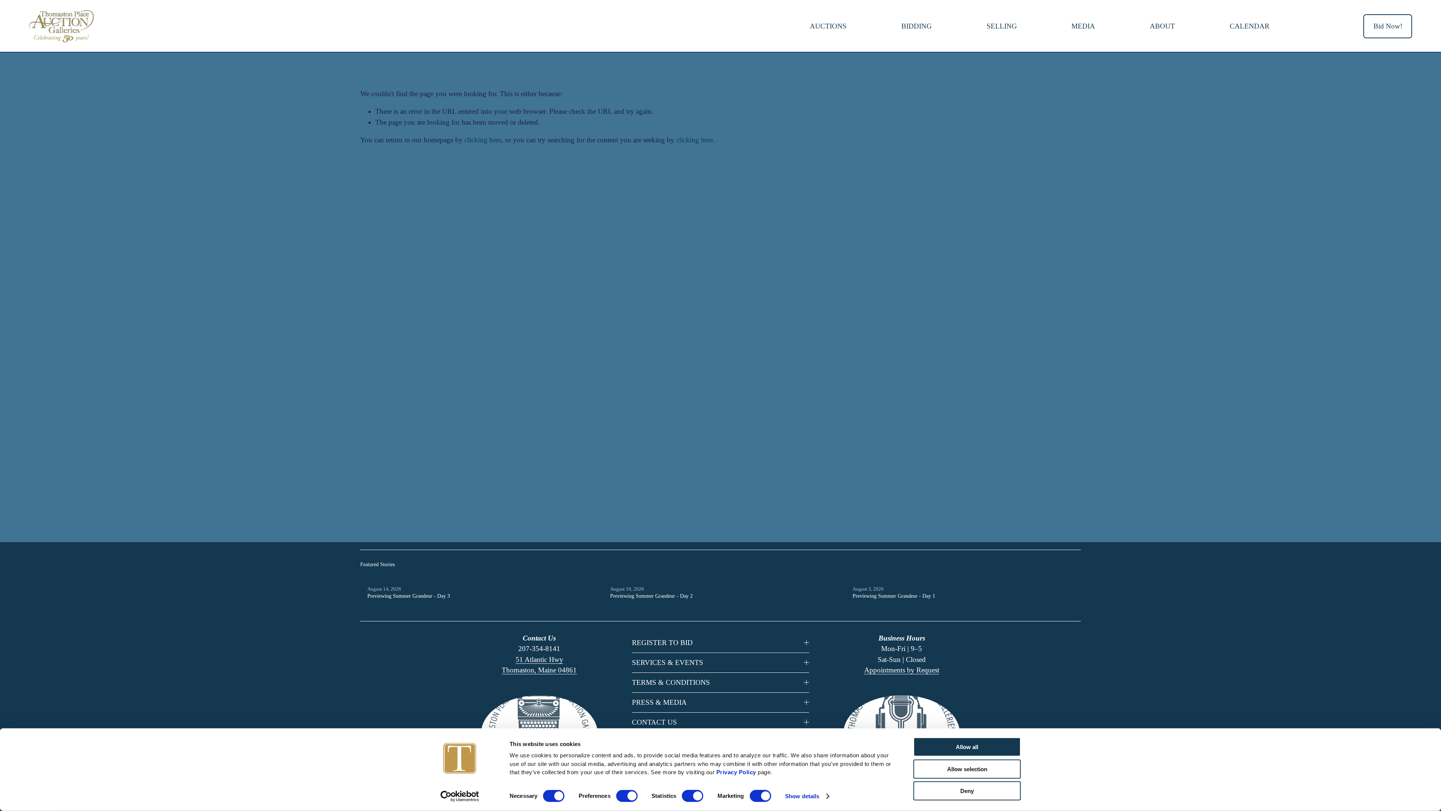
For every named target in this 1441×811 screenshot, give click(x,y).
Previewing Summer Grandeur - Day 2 (651, 596)
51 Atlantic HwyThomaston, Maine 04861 (539, 665)
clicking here (483, 140)
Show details (802, 796)
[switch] (627, 796)
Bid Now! (1387, 26)
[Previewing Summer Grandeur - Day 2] (724, 577)
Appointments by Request (901, 670)
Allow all (967, 747)
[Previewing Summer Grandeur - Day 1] (967, 577)
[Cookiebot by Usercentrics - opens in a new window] (460, 796)
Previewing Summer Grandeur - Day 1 (894, 596)
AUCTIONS (828, 26)
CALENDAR (1250, 26)
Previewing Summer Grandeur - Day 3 (408, 596)
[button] (1068, 565)
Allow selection (967, 769)
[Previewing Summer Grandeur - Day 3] (481, 577)
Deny (967, 791)
